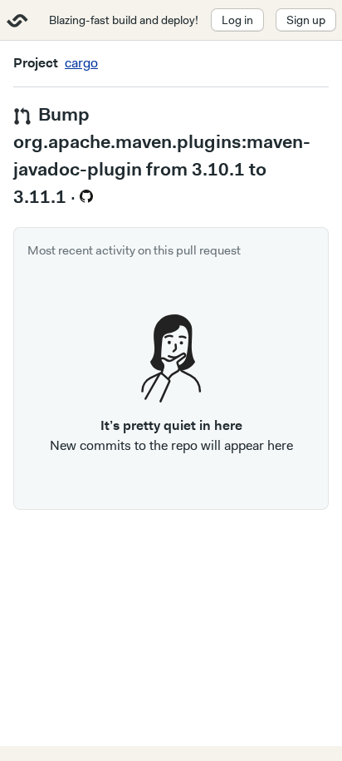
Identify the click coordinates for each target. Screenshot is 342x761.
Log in (237, 19)
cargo (81, 63)
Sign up (305, 19)
